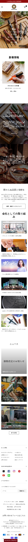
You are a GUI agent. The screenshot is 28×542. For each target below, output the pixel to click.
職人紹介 (14, 170)
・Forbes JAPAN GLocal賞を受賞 (11, 292)
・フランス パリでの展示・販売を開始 (11, 235)
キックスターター (5, 457)
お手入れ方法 (17, 506)
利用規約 (21, 501)
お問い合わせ (4, 459)
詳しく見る (14, 42)
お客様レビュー (4, 455)
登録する (22, 491)
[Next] (24, 80)
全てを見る (14, 432)
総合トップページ (19, 459)
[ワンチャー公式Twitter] (3, 472)
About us (14, 133)
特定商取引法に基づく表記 (14, 509)
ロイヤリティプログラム (6, 452)
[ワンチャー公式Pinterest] (19, 472)
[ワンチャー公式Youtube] (3, 476)
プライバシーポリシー (9, 504)
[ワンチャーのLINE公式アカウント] (9, 476)
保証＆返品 (10, 506)
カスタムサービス (19, 457)
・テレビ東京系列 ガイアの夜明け (10, 274)
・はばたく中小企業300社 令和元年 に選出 (12, 311)
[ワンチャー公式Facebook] (9, 472)
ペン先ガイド (18, 452)
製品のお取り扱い (19, 455)
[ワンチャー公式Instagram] (14, 472)
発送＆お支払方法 (20, 504)
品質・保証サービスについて (14, 206)
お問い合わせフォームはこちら (14, 515)
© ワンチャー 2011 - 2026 (11, 501)
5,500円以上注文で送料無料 (14, 1)
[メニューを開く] (3, 7)
